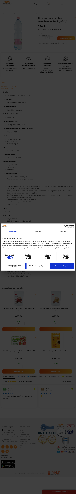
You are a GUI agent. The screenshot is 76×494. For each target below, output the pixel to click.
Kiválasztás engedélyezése (38, 266)
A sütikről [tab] (63, 231)
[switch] (28, 257)
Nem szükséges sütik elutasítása (14, 265)
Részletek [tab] (38, 231)
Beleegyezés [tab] (13, 231)
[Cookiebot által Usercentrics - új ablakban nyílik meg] (66, 226)
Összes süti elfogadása (62, 266)
